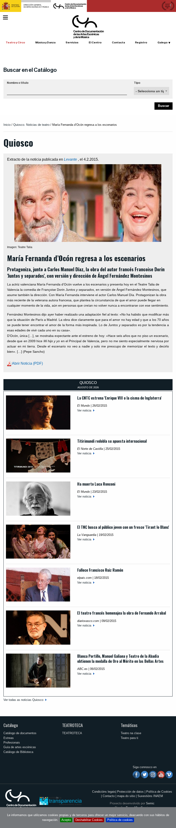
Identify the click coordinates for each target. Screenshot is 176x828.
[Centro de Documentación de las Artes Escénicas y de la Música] (88, 26)
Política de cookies (120, 820)
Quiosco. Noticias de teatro (31, 124)
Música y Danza (45, 42)
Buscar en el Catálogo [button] (30, 70)
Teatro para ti (129, 738)
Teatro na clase (131, 733)
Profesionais (11, 742)
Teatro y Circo (15, 42)
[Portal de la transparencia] (60, 801)
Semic (150, 803)
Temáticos (129, 725)
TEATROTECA (72, 725)
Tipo (137, 82)
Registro (141, 42)
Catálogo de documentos (19, 733)
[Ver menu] (5, 17)
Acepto (66, 820)
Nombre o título (17, 82)
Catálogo (10, 725)
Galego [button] (162, 42)
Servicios (72, 42)
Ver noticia (84, 410)
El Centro (95, 42)
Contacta (118, 42)
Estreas (8, 738)
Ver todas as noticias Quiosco (23, 700)
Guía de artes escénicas (19, 747)
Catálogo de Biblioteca (18, 752)
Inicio (7, 124)
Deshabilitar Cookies (89, 820)
